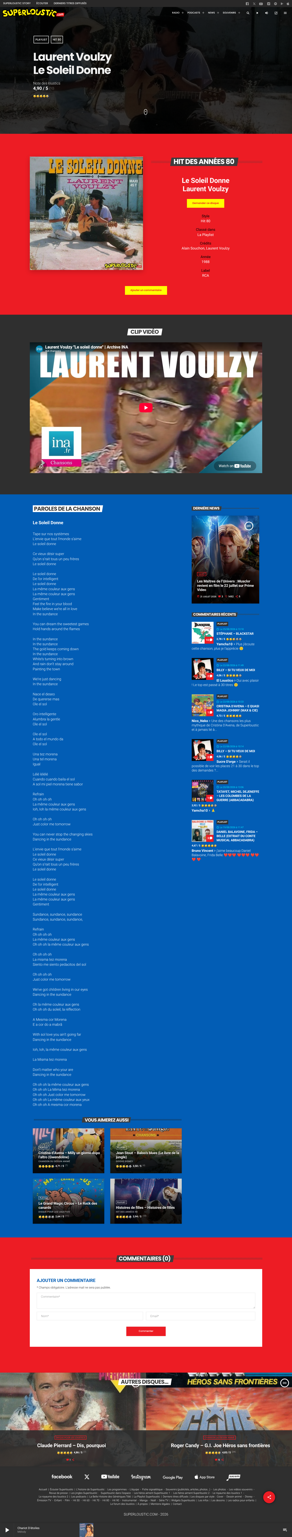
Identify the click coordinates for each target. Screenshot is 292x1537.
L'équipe (134, 1489)
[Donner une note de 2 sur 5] (38, 96)
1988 (206, 262)
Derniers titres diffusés (175, 1496)
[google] (282, 4)
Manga (144, 1500)
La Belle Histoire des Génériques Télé (110, 1496)
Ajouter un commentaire (145, 290)
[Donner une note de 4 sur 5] (44, 96)
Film (67, 1500)
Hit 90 (115, 1500)
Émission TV (44, 1500)
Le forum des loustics (122, 1504)
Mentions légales (160, 1504)
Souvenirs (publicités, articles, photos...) (188, 1489)
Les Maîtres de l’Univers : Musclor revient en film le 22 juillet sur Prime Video (225, 585)
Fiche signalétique (152, 1489)
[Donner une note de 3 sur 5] (41, 96)
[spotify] (275, 4)
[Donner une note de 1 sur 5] (34, 96)
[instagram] (269, 4)
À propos (143, 1504)
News (201, 574)
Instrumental (129, 1500)
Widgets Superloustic (183, 1500)
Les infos (203, 1500)
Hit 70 (96, 1500)
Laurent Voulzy (206, 189)
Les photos (219, 1489)
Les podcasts (78, 1496)
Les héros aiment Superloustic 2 (191, 1493)
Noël (153, 1500)
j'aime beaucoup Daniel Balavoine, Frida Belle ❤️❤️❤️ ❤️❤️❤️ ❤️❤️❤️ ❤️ (225, 855)
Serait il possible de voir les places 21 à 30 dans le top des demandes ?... (225, 766)
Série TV (163, 1500)
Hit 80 (57, 40)
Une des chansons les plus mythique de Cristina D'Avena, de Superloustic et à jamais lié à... (225, 725)
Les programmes (117, 1489)
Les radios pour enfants (241, 1500)
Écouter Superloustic (61, 1489)
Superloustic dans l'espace (116, 1493)
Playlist (41, 40)
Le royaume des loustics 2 (53, 1496)
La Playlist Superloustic (147, 1496)
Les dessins (218, 1500)
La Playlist (205, 235)
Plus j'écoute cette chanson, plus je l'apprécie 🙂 (223, 646)
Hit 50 (76, 1500)
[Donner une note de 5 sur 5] (47, 96)
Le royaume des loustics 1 (227, 1493)
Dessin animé (234, 1496)
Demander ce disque (205, 203)
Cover (220, 1496)
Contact (177, 1504)
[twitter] (254, 4)
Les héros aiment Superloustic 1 (152, 1493)
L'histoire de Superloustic (90, 1489)
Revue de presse (58, 1493)
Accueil (43, 1489)
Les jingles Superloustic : (85, 1493)
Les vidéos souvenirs (240, 1489)
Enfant (58, 1500)
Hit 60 (86, 1500)
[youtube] (261, 5)
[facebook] (247, 4)
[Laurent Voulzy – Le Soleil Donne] (86, 269)
